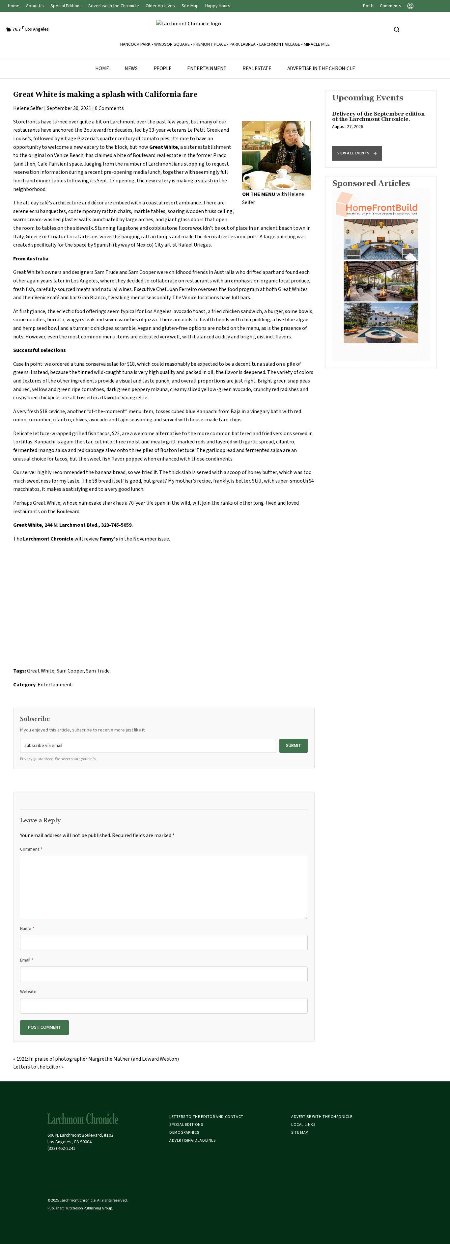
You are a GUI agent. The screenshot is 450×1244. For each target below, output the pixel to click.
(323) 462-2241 (61, 1148)
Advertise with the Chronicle (321, 1117)
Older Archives (160, 6)
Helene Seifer (28, 108)
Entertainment (207, 68)
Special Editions (66, 6)
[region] (381, 129)
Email (26, 960)
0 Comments (109, 108)
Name (27, 928)
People (163, 68)
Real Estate (256, 68)
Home (13, 6)
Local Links (303, 1124)
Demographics (184, 1132)
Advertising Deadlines (192, 1140)
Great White (40, 671)
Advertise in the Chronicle (113, 6)
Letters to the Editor (36, 1067)
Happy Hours (217, 6)
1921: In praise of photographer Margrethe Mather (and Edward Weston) (97, 1059)
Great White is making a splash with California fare (105, 95)
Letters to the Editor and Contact (206, 1117)
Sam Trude (98, 671)
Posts (369, 6)
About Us (35, 6)
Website (28, 992)
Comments (390, 6)
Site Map (190, 6)
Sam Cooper (70, 671)
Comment (31, 849)
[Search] (396, 29)
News (131, 68)
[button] (357, 153)
